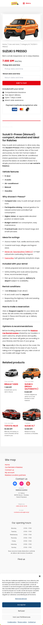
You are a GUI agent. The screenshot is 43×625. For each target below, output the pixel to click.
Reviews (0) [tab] (7, 127)
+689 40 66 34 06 (21, 506)
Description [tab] (7, 122)
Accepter (21, 605)
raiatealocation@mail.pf (21, 512)
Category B (25, 44)
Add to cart (21, 83)
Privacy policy (22, 622)
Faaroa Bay (9, 258)
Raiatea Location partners (15, 475)
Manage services (21, 599)
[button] (40, 576)
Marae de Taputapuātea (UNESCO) (19, 252)
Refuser (21, 611)
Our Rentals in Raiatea (13, 467)
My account (9, 472)
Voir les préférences (21, 617)
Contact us (32, 622)
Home (4, 44)
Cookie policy (12, 622)
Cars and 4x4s (13, 44)
